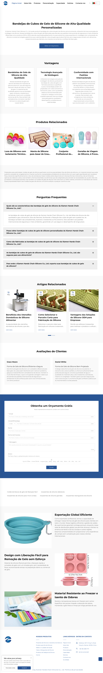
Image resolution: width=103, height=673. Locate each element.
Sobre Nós (27, 3)
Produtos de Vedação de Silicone (45, 652)
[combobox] (12, 423)
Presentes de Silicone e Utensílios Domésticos (49, 643)
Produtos (37, 3)
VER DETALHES (15, 138)
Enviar (51, 467)
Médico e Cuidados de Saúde (44, 647)
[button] (49, 335)
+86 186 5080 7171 (84, 649)
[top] (100, 659)
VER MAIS (9, 330)
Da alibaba (66, 660)
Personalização (48, 3)
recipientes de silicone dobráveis (53, 492)
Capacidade (60, 3)
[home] (5, 3)
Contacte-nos (80, 3)
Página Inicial (17, 3)
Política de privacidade (74, 670)
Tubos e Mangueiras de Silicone (45, 650)
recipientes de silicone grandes (51, 496)
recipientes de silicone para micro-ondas (21, 496)
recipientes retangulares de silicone (79, 496)
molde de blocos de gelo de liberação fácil (22, 492)
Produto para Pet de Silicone (44, 645)
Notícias (70, 3)
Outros (38, 655)
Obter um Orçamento (51, 46)
